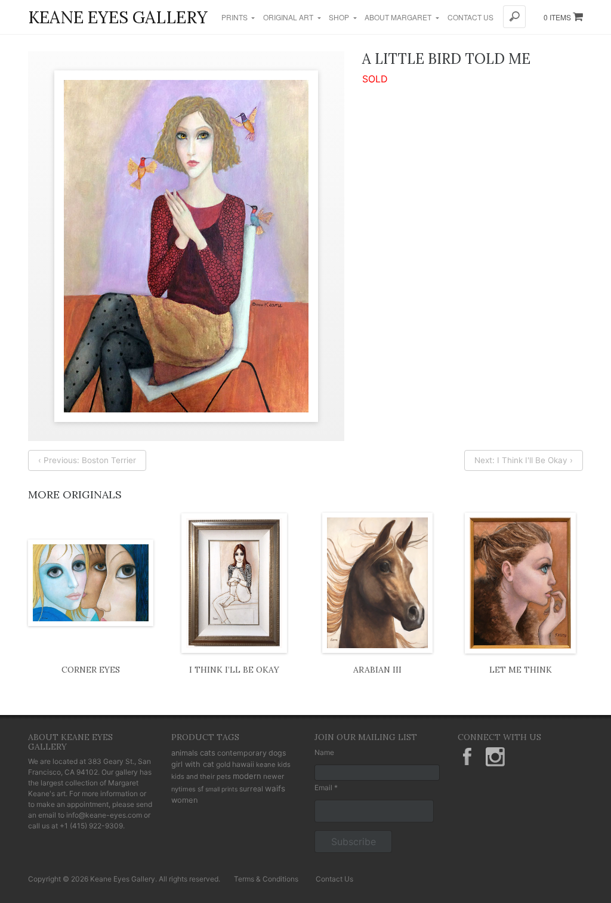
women (184, 800)
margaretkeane (495, 756)
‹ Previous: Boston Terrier (87, 460)
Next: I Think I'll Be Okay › (523, 460)
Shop (340, 17)
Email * (326, 787)
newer (273, 776)
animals (184, 752)
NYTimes (183, 789)
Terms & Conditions (266, 878)
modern (247, 776)
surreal (251, 788)
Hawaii (243, 764)
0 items (558, 17)
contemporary (242, 752)
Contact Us (470, 17)
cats (207, 752)
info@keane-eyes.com (104, 814)
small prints (221, 789)
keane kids (273, 764)
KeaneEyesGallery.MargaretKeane (467, 756)
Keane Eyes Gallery (118, 17)
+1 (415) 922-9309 (91, 825)
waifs (275, 788)
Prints (235, 17)
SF (200, 788)
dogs (277, 752)
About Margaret (399, 17)
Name (324, 752)
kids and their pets (201, 776)
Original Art (289, 17)
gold (223, 764)
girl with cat (192, 764)
